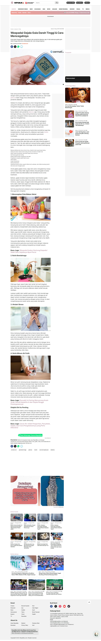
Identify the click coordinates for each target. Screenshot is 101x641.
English (34, 614)
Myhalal (24, 12)
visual (78, 9)
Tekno (29, 12)
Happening (14, 12)
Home (12, 29)
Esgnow (12, 614)
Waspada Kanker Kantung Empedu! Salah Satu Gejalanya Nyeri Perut (29, 251)
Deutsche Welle (71, 2)
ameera (14, 9)
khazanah (37, 9)
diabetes (31, 112)
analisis (54, 9)
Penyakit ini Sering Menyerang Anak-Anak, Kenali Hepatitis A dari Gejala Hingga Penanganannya (30, 402)
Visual (22, 614)
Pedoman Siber (35, 623)
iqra (44, 9)
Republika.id (80, 2)
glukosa (13, 97)
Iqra (22, 608)
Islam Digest (35, 608)
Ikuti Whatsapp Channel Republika (31, 435)
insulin (46, 132)
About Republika (14, 623)
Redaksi (23, 623)
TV (83, 9)
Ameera (12, 605)
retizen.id (87, 2)
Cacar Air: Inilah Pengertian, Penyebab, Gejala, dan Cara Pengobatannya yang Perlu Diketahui (30, 426)
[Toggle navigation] (12, 2)
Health (19, 12)
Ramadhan (23, 616)
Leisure (16, 29)
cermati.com (25, 43)
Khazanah (13, 608)
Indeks (87, 9)
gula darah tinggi (22, 449)
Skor (33, 605)
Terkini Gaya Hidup (70, 86)
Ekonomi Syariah (23, 9)
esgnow (72, 9)
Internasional (14, 612)
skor (31, 9)
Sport (33, 610)
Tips (20, 29)
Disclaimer (13, 625)
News (12, 610)
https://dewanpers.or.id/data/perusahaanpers (22, 633)
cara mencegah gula (43, 449)
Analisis (23, 610)
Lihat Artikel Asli (48, 438)
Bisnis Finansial (63, 9)
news (48, 9)
